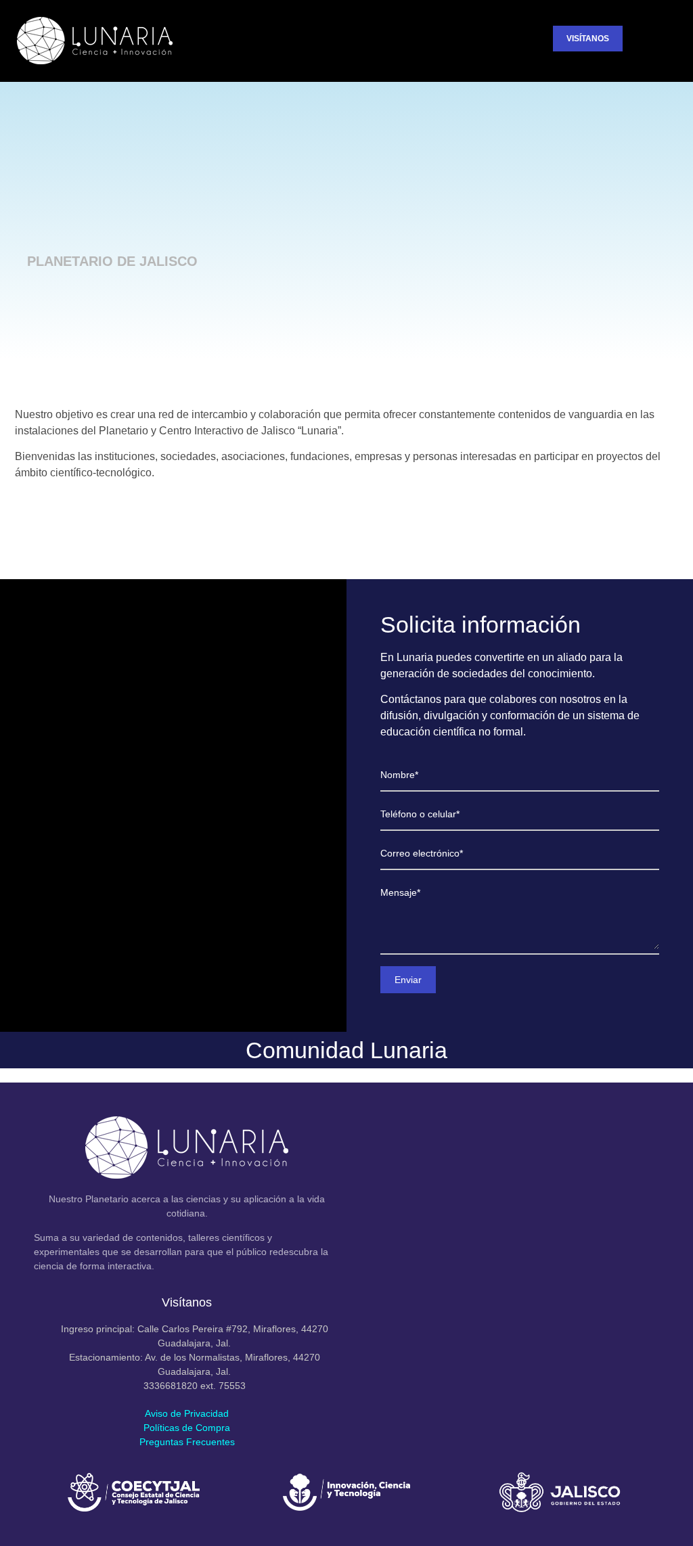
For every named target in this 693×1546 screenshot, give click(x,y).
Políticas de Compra (186, 1427)
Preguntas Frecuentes (187, 1441)
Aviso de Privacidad (187, 1413)
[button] (530, 40)
